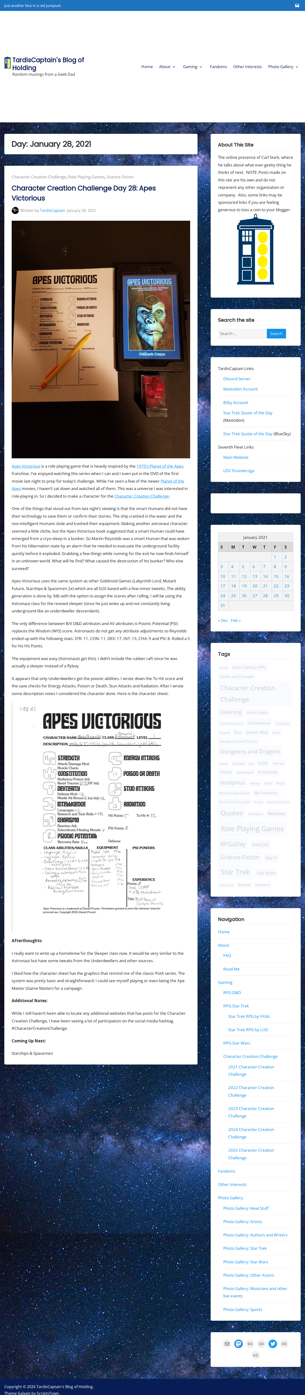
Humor (226, 772)
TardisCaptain (52, 210)
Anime (223, 668)
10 (222, 576)
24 (222, 596)
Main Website (236, 457)
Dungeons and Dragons (250, 751)
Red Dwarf (256, 814)
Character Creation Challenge (39, 177)
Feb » (236, 620)
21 (265, 586)
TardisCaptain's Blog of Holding (48, 63)
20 (254, 586)
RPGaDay (233, 844)
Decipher (224, 733)
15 (276, 576)
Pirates (258, 802)
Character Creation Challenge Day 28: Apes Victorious (84, 193)
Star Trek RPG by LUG (248, 1029)
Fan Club (238, 764)
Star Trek (235, 872)
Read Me (231, 969)
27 (254, 596)
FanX (251, 763)
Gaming (190, 66)
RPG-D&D (232, 992)
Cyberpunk (282, 723)
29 (276, 596)
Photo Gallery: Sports (242, 1309)
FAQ (227, 955)
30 (287, 596)
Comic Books (257, 712)
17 (222, 586)
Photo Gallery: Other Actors (248, 1275)
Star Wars (266, 873)
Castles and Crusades (236, 676)
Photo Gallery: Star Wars (245, 1262)
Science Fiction (120, 177)
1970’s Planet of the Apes (160, 466)
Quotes (232, 813)
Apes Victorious (26, 466)
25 (233, 596)
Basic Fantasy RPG (249, 667)
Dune (276, 733)
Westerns (262, 885)
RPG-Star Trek (236, 1006)
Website (244, 885)
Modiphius (232, 782)
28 (265, 596)
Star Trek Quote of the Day (248, 412)
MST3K (268, 783)
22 (276, 586)
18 (233, 586)
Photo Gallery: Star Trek (245, 1248)
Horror (278, 763)
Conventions (258, 723)
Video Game (226, 885)
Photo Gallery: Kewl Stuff (246, 1208)
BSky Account (235, 402)
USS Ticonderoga (238, 471)
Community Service (231, 723)
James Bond (245, 773)
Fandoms (218, 66)
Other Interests (247, 66)
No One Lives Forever (234, 802)
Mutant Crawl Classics (234, 793)
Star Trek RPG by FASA (249, 1016)
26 (244, 596)
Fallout (223, 764)
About (164, 66)
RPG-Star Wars (236, 1043)
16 (287, 576)
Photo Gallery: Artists (242, 1221)
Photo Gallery (280, 66)
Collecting (231, 712)
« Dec (223, 620)
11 (233, 576)
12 (244, 576)
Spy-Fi (271, 858)
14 (265, 576)
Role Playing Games (86, 177)
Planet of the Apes (278, 802)
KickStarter (268, 772)
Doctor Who (257, 732)
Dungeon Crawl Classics (238, 741)
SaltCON (260, 844)
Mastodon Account (240, 389)
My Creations (266, 793)
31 (222, 605)
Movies (255, 784)
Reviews (277, 813)
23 (287, 586)
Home (147, 66)
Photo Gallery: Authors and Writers (255, 1235)
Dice (237, 732)
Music (280, 784)
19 (244, 586)
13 (254, 576)
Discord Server (236, 378)
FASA (263, 763)
